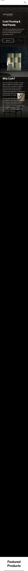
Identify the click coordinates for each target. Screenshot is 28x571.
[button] (8, 40)
